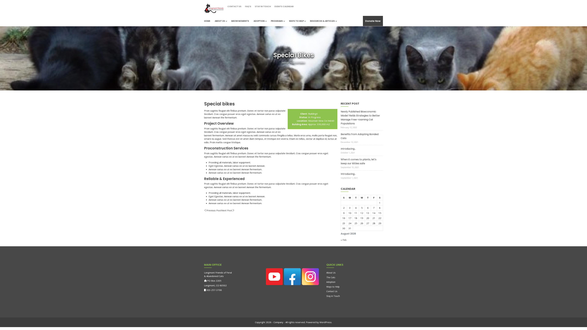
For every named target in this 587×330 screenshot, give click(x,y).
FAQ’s (248, 6)
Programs (277, 21)
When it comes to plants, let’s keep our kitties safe (358, 161)
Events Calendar (284, 6)
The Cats (330, 277)
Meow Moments (240, 21)
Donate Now (373, 21)
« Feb (344, 239)
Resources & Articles (322, 21)
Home (207, 21)
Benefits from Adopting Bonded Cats (359, 136)
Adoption (259, 21)
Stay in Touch (263, 6)
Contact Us (234, 6)
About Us (220, 21)
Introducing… (348, 148)
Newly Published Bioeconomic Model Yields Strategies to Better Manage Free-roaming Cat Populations (360, 117)
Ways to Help (296, 21)
